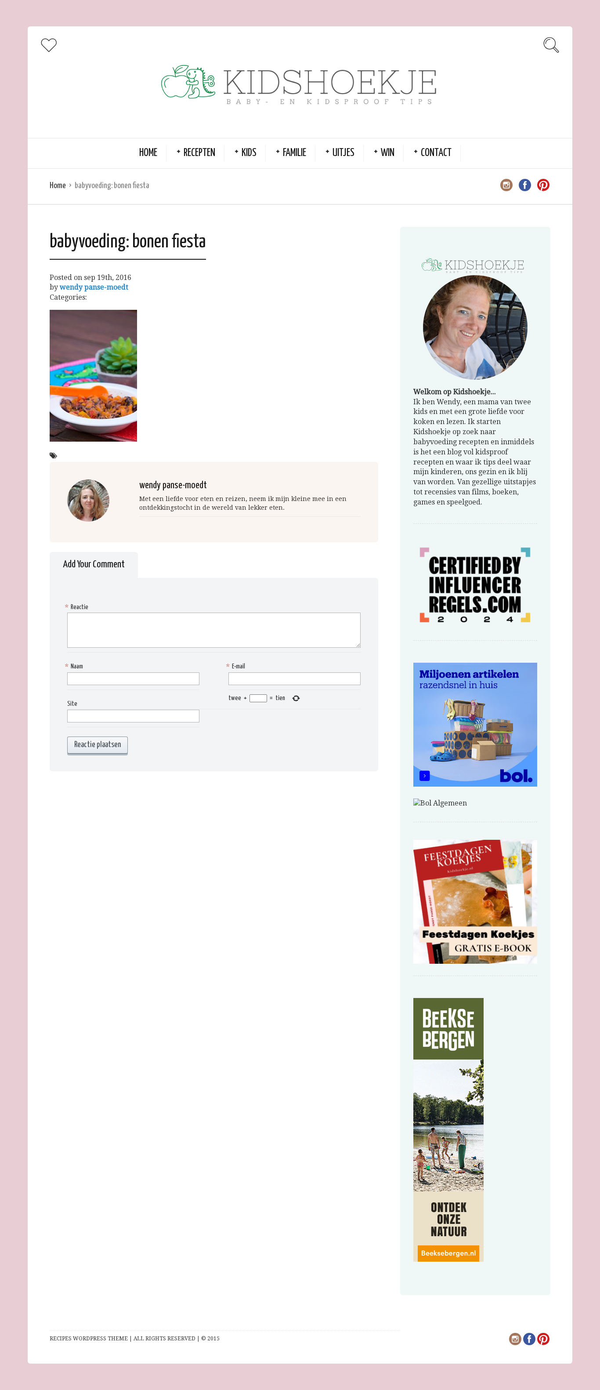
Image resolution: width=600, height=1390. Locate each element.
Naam (75, 666)
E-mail (236, 666)
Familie (294, 153)
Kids (249, 153)
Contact (436, 153)
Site (72, 703)
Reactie (77, 607)
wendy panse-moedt (94, 287)
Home (148, 153)
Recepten (199, 153)
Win (387, 153)
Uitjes (343, 153)
